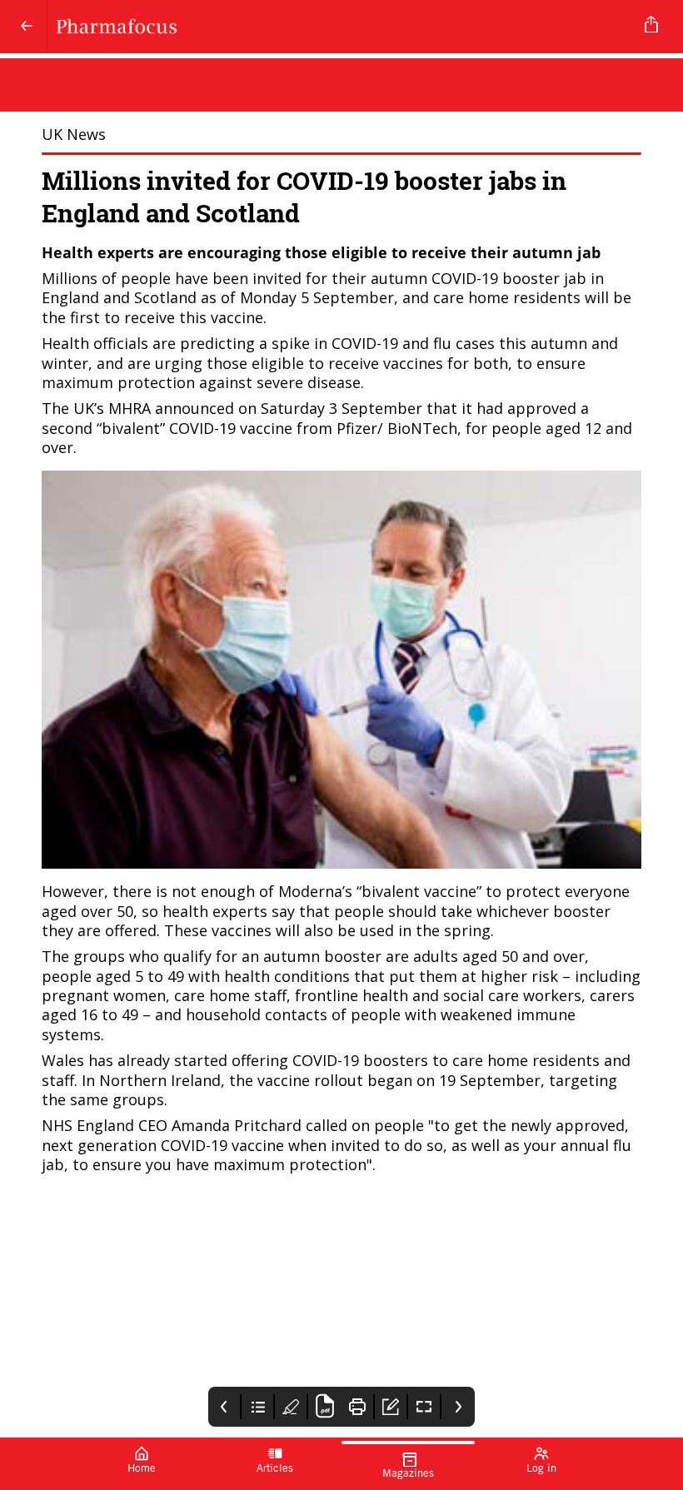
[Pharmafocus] (338, 26)
